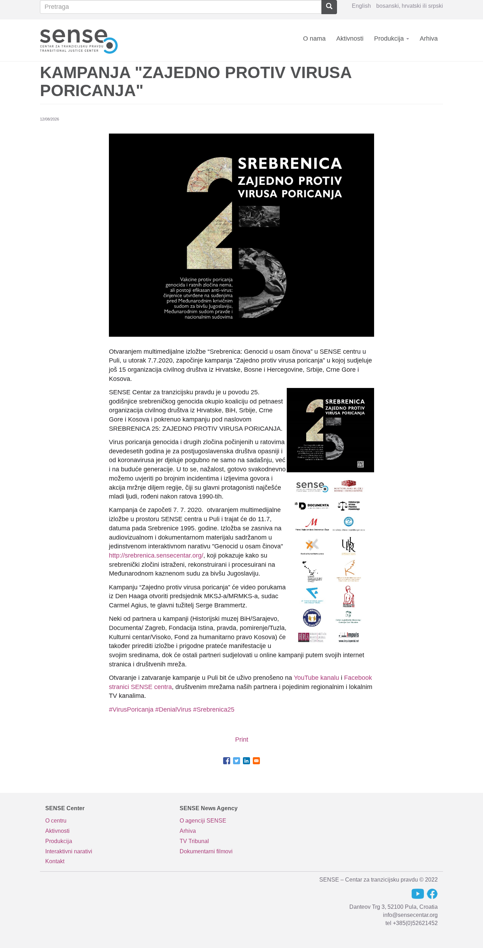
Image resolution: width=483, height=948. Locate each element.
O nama (314, 38)
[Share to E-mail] (256, 760)
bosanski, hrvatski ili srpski (409, 6)
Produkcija (390, 38)
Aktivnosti (349, 38)
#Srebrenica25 (213, 709)
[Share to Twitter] (236, 760)
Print (241, 739)
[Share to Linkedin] (246, 760)
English (361, 6)
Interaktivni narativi (68, 851)
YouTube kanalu (316, 677)
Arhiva (429, 38)
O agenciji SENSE (203, 821)
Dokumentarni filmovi (206, 851)
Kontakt (54, 861)
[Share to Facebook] (226, 760)
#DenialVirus (173, 709)
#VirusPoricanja (131, 709)
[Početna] (81, 40)
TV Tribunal (194, 841)
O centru (55, 821)
